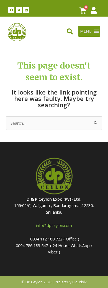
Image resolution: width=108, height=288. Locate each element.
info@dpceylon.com (54, 225)
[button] (86, 31)
